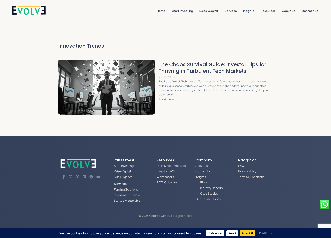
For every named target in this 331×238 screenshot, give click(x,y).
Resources (268, 11)
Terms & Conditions (251, 177)
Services (231, 11)
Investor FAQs (166, 171)
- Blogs (203, 182)
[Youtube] (98, 176)
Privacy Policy (247, 171)
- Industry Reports (210, 188)
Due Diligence (123, 177)
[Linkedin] (84, 176)
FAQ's (242, 166)
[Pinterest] (91, 176)
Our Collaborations (208, 199)
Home (161, 11)
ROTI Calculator (167, 182)
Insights (248, 11)
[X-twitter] (77, 176)
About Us (288, 11)
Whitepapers (165, 177)
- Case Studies (208, 194)
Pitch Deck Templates (171, 166)
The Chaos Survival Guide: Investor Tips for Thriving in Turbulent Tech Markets (212, 67)
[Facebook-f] (63, 176)
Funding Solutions (126, 189)
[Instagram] (70, 176)
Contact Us (310, 11)
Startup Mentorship (127, 201)
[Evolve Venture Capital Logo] (28, 10)
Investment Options (127, 195)
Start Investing (182, 11)
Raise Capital (208, 11)
